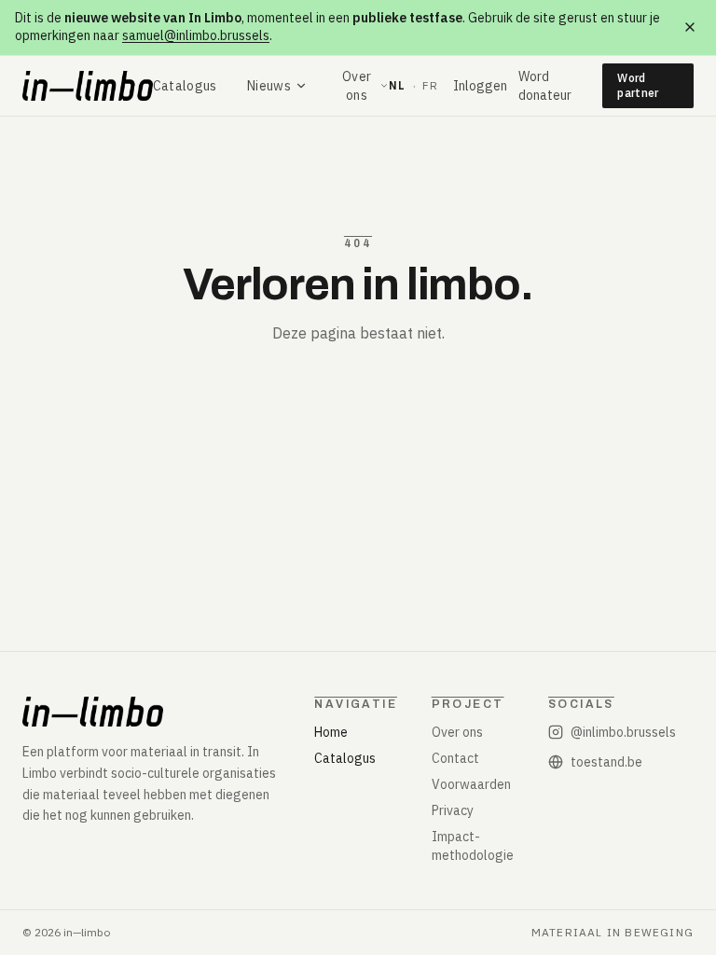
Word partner (637, 85)
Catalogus (185, 85)
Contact (455, 758)
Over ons (356, 86)
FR (430, 85)
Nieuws (269, 85)
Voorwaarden (471, 784)
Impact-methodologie (473, 846)
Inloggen (480, 85)
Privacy (453, 810)
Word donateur (544, 86)
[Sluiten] (690, 27)
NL (397, 85)
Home (331, 732)
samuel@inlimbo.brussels (195, 35)
